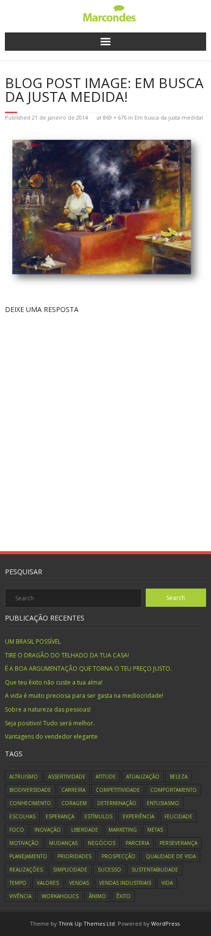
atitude (106, 776)
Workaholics (60, 896)
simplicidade (70, 869)
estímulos (98, 816)
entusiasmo (163, 803)
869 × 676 (115, 117)
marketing (122, 829)
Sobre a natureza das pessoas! (48, 709)
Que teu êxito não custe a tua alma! (54, 682)
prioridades (74, 856)
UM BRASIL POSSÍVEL (33, 641)
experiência (138, 816)
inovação (47, 829)
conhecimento (30, 803)
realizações (26, 869)
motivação (24, 843)
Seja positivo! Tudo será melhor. (50, 723)
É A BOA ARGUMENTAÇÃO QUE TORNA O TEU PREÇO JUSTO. (88, 668)
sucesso (109, 869)
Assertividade (66, 776)
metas (155, 829)
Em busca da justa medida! (168, 117)
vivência (20, 896)
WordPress (165, 923)
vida (167, 882)
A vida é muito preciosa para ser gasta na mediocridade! (84, 695)
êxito (123, 896)
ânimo (97, 896)
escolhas (22, 816)
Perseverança (178, 843)
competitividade (118, 789)
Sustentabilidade (155, 869)
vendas (79, 882)
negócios (101, 843)
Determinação (116, 803)
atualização (142, 776)
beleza (178, 776)
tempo (17, 882)
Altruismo (23, 776)
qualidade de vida (171, 856)
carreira (73, 789)
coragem (74, 803)
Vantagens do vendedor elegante (51, 736)
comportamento (173, 789)
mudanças (63, 843)
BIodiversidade (30, 789)
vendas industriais (125, 882)
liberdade (84, 829)
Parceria (137, 843)
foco (16, 829)
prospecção (118, 856)
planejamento (28, 856)
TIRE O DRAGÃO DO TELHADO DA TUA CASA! (67, 655)
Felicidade (178, 816)
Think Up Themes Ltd (86, 923)
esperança (60, 816)
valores (48, 882)
